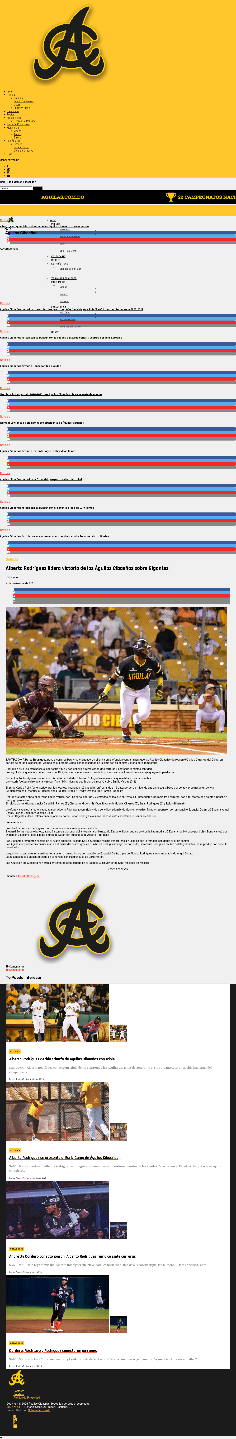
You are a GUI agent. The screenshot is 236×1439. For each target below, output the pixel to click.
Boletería (18, 1394)
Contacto (18, 1391)
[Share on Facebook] (121, 232)
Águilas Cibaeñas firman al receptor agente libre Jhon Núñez (38, 451)
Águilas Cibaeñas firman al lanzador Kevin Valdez (30, 366)
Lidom (17, 104)
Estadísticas (14, 117)
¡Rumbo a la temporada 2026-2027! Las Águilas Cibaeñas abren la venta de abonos (51, 394)
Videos (17, 131)
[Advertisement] (103, 274)
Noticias (18, 98)
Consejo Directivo (23, 150)
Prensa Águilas (15, 1079)
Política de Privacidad (26, 1397)
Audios (17, 134)
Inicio (10, 91)
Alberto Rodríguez (29, 876)
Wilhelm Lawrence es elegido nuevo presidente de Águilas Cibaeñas (42, 423)
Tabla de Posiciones (18, 124)
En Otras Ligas (22, 108)
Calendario (13, 111)
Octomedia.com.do (39, 1410)
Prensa (11, 94)
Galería (17, 137)
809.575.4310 (15, 1407)
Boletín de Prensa (24, 101)
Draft (9, 154)
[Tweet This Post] (121, 236)
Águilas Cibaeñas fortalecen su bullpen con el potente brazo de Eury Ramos (47, 508)
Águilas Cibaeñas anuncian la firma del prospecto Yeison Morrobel (41, 479)
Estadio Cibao (21, 147)
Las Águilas (13, 140)
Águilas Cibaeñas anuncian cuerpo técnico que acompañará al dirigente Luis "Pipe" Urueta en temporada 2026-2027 (71, 309)
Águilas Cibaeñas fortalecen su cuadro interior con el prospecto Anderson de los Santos (54, 536)
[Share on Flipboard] (121, 239)
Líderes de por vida (25, 121)
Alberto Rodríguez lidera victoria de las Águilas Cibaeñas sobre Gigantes (44, 226)
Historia (18, 144)
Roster (10, 114)
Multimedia (13, 127)
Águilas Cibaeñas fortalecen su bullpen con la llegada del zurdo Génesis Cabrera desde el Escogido (61, 338)
